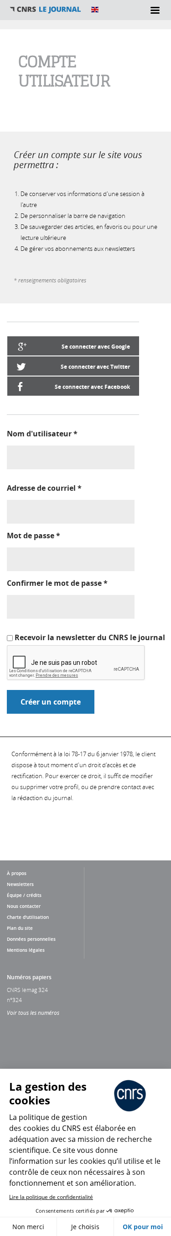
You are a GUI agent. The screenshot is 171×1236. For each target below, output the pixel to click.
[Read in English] (94, 9)
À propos (16, 873)
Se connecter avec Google (96, 346)
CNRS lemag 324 (27, 989)
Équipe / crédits (24, 895)
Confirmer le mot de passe (57, 583)
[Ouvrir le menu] (155, 10)
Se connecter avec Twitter (95, 367)
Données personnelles (31, 939)
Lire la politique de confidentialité (51, 1197)
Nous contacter (24, 906)
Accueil (45, 9)
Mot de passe (33, 535)
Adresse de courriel (44, 488)
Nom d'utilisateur (42, 434)
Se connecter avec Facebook (92, 387)
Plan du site (20, 928)
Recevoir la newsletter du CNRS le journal (90, 637)
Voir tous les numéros (33, 1012)
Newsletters (20, 884)
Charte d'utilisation (28, 917)
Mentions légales (26, 950)
